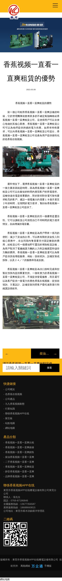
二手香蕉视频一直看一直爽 (19, 461)
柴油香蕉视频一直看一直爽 (19, 457)
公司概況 (10, 389)
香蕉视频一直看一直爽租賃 (19, 466)
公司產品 (10, 399)
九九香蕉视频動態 (14, 403)
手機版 (47, 565)
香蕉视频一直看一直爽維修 (19, 447)
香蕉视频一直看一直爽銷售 (19, 452)
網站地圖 (10, 428)
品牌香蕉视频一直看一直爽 (19, 476)
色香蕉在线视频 (13, 394)
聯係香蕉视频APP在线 (17, 413)
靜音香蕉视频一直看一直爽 (19, 471)
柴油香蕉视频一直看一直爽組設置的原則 (45, 353)
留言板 (8, 418)
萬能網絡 (25, 565)
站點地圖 (10, 423)
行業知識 (10, 408)
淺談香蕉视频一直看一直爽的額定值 (27, 363)
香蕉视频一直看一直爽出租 (19, 442)
